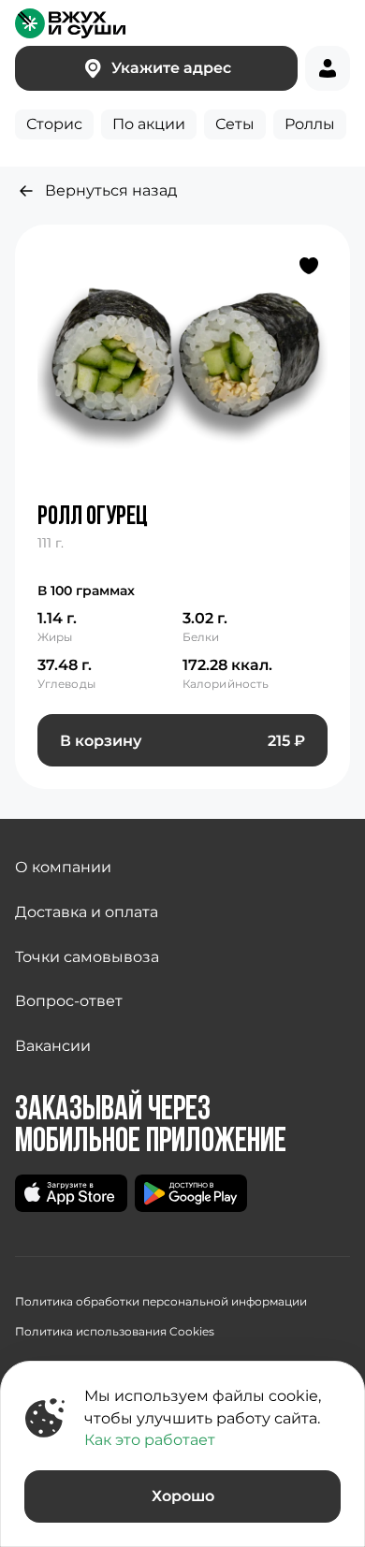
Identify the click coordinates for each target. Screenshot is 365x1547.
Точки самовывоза (87, 957)
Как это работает (149, 1440)
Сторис (54, 124)
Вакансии (53, 1046)
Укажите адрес (171, 68)
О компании (63, 867)
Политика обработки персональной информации (161, 1301)
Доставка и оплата (86, 912)
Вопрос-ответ (69, 1001)
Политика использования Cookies (114, 1331)
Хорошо (183, 1496)
